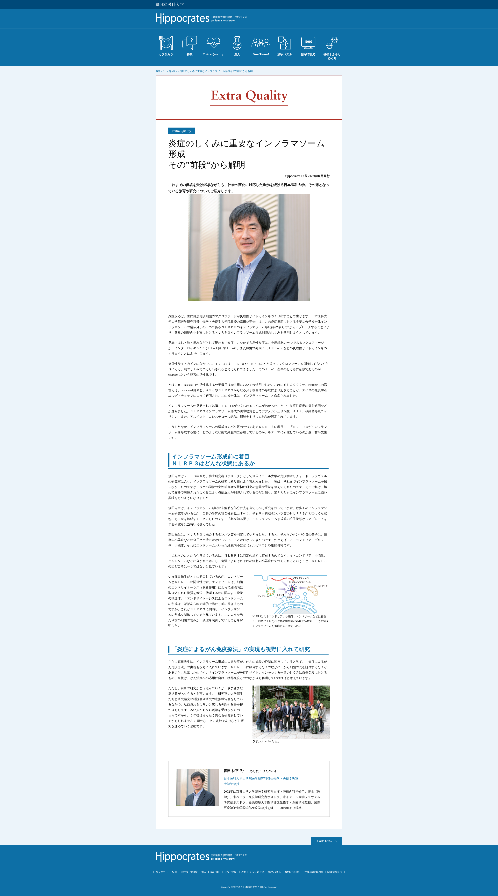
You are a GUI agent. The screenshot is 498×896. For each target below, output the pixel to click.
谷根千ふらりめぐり (252, 872)
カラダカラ (161, 872)
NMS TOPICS (292, 872)
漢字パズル (274, 872)
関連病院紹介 (335, 872)
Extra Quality (189, 872)
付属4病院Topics (313, 872)
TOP (158, 71)
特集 (174, 872)
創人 (203, 872)
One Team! (231, 872)
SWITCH (215, 872)
